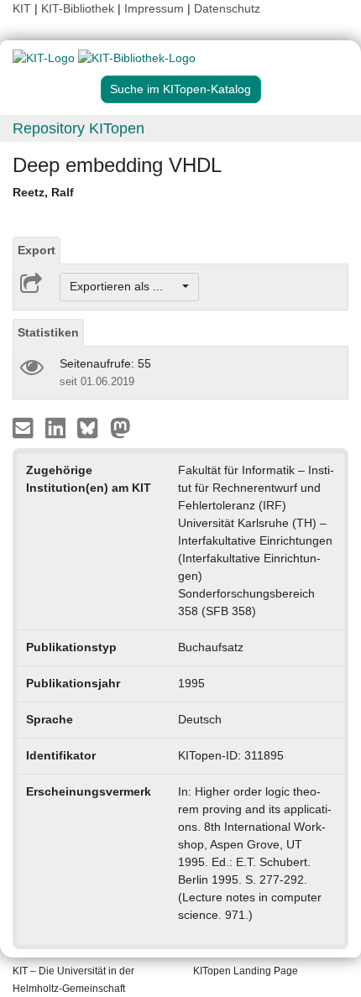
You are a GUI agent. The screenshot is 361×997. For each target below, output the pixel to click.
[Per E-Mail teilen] (25, 426)
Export (36, 250)
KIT (22, 8)
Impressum (154, 8)
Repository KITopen (78, 128)
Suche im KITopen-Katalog (180, 89)
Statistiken (48, 332)
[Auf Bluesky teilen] (92, 426)
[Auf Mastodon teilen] (120, 426)
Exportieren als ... (125, 286)
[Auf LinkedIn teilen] (57, 426)
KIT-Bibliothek (79, 8)
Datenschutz (227, 8)
